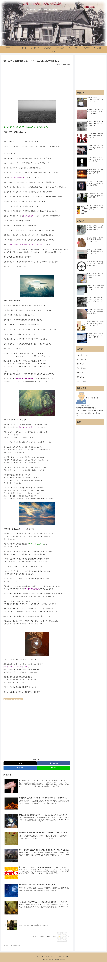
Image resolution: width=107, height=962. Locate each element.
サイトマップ (45, 956)
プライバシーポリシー (64, 956)
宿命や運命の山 (18, 699)
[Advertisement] (37, 83)
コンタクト (54, 956)
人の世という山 (8, 699)
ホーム (38, 956)
